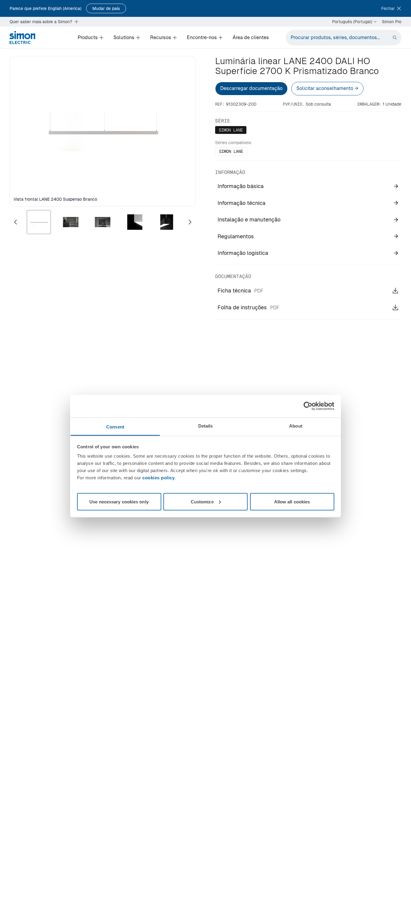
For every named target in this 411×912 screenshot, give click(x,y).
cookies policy (158, 477)
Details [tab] (205, 425)
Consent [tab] (115, 426)
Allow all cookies (292, 501)
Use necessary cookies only (119, 501)
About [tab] (295, 425)
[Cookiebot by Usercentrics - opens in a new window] (308, 406)
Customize (202, 501)
